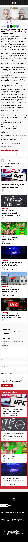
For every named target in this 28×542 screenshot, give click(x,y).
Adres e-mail (5, 366)
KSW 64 (20, 154)
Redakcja (3, 512)
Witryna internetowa (6, 373)
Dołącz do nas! (8, 512)
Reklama (19, 512)
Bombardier (6, 154)
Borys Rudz (9, 160)
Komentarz (4, 345)
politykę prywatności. (18, 535)
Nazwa (3, 359)
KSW (2, 22)
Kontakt (14, 512)
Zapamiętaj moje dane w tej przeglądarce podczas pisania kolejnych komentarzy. (13, 380)
